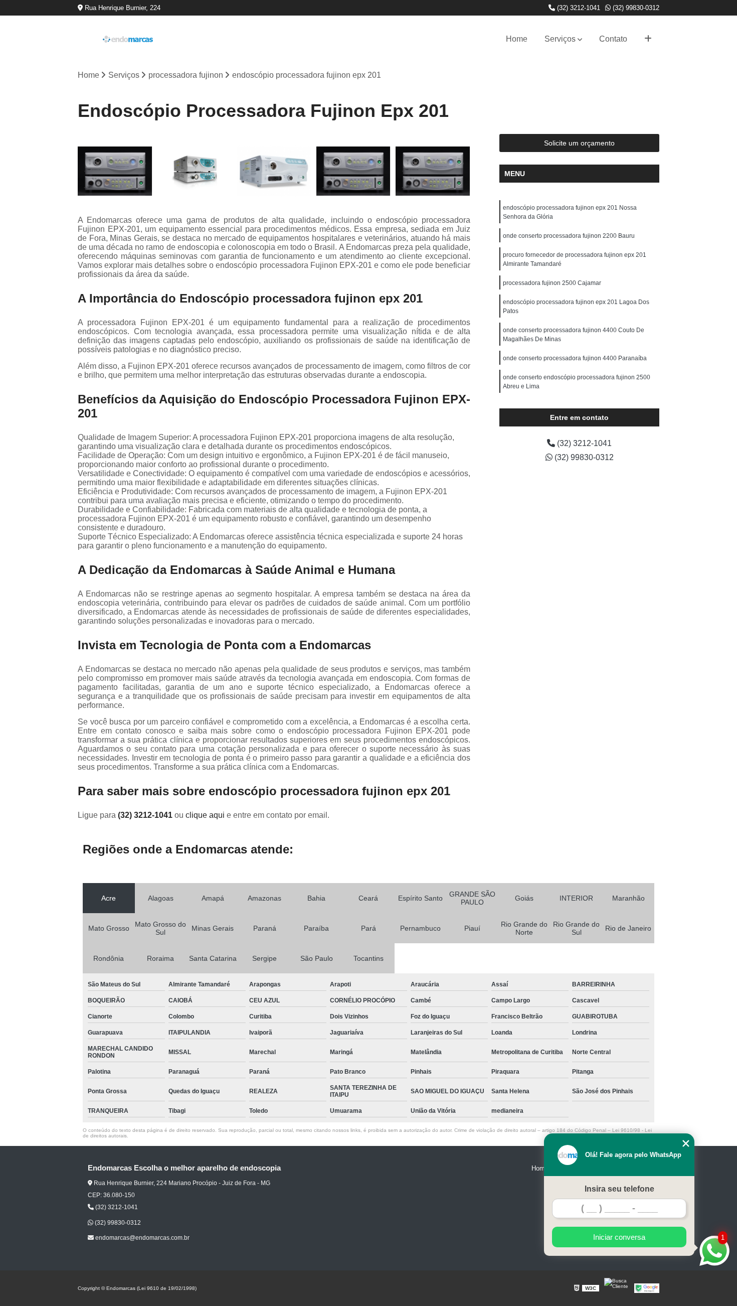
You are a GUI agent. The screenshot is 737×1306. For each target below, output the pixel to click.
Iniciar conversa (619, 1237)
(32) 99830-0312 (635, 8)
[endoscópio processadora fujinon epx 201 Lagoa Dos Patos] (433, 171)
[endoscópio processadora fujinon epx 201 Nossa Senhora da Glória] (115, 171)
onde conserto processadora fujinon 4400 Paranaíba (575, 358)
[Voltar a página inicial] (128, 39)
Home (516, 39)
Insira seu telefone (619, 1189)
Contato (613, 39)
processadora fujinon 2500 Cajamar (552, 282)
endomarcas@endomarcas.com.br (142, 1237)
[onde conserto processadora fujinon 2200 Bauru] (194, 171)
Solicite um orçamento (579, 143)
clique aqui (205, 815)
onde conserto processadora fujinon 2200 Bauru (569, 235)
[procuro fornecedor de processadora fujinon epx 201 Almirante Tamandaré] (274, 171)
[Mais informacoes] (648, 39)
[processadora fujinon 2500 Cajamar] (353, 171)
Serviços (560, 39)
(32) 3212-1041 (577, 8)
